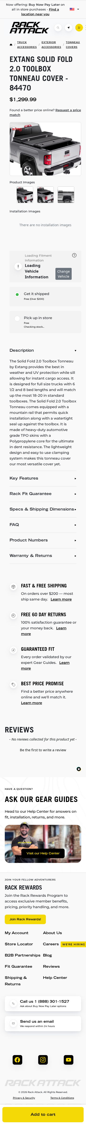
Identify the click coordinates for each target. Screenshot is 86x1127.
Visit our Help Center (43, 853)
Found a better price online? (45, 112)
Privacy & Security (24, 1098)
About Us (52, 933)
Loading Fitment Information (38, 258)
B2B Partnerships (22, 955)
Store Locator (19, 944)
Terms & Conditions (62, 1098)
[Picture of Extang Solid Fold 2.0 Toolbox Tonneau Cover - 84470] (45, 149)
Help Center (55, 978)
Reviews (51, 967)
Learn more (61, 599)
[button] (43, 749)
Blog (47, 955)
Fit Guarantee (18, 967)
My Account (16, 933)
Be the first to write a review (43, 749)
